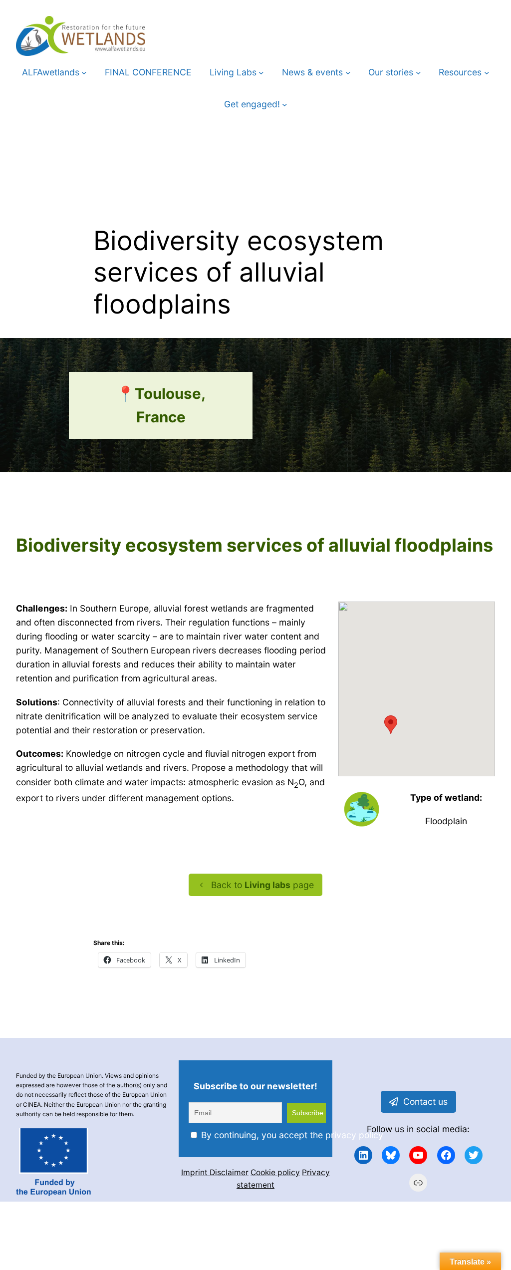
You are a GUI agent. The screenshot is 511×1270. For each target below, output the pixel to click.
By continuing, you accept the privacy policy (291, 1135)
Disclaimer (229, 1172)
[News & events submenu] (348, 72)
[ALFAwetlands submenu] (84, 72)
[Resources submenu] (487, 72)
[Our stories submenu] (418, 72)
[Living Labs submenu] (261, 72)
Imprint (195, 1172)
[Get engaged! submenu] (284, 104)
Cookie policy (275, 1172)
